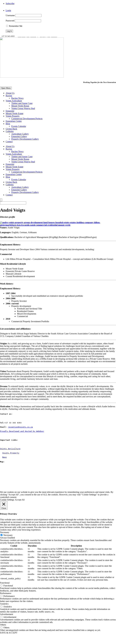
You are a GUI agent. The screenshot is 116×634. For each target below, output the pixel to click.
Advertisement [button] (6, 614)
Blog (8, 123)
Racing (9, 95)
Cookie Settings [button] (7, 499)
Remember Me (15, 26)
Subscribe (10, 3)
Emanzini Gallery (19, 136)
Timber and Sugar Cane (22, 103)
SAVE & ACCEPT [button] (8, 632)
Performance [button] (5, 593)
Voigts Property (13, 116)
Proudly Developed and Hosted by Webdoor (22, 431)
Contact (9, 141)
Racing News (17, 98)
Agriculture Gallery (20, 134)
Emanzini (10, 111)
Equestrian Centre (14, 121)
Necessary (8, 535)
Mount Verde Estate (14, 113)
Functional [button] (4, 583)
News (4, 457)
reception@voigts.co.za (20, 427)
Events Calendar (18, 126)
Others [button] (3, 625)
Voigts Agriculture (14, 101)
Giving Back (11, 129)
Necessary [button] (4, 532)
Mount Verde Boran (20, 106)
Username (10, 15)
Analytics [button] (4, 604)
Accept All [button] (19, 499)
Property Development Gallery (25, 139)
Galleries (10, 131)
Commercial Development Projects (26, 118)
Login (8, 10)
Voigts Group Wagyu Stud (23, 108)
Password (10, 20)
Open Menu (6, 88)
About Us (10, 93)
